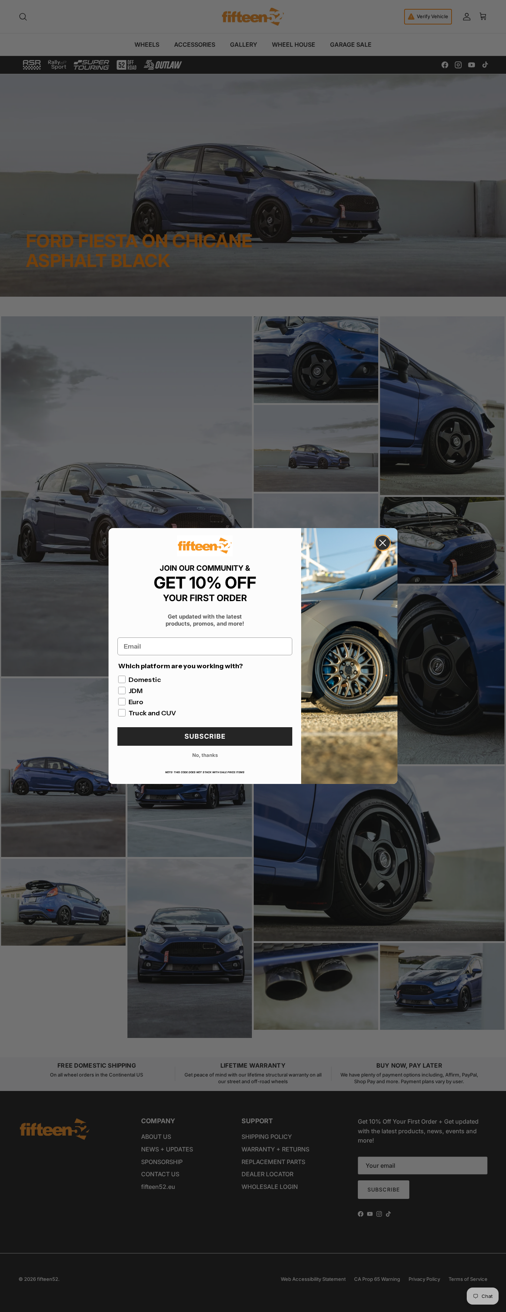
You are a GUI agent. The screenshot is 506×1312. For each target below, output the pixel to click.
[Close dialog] (382, 542)
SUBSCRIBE (205, 736)
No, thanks (205, 755)
